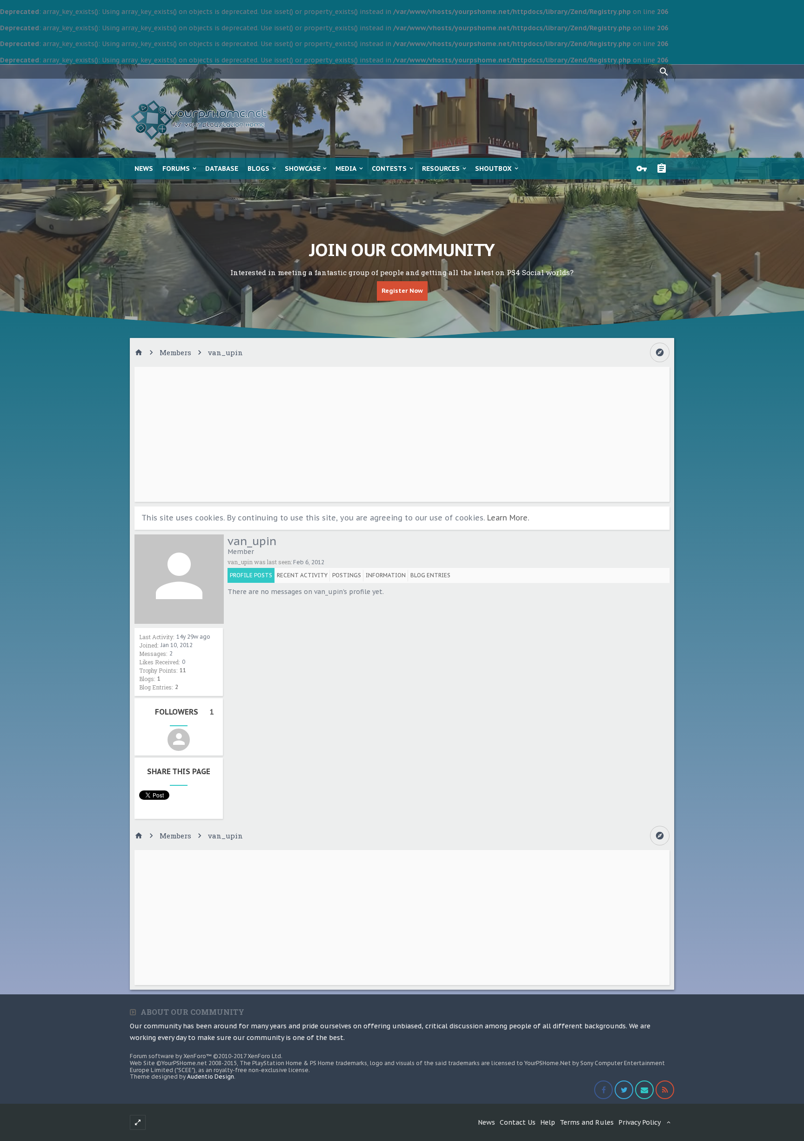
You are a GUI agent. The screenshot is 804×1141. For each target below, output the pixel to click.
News (143, 168)
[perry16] (179, 740)
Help (547, 1122)
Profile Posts (251, 575)
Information (386, 575)
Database (221, 168)
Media (345, 168)
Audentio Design (210, 1076)
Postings (346, 575)
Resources (441, 168)
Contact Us (518, 1122)
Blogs (258, 168)
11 (183, 670)
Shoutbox (493, 168)
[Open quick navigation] (660, 352)
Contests (389, 168)
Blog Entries (430, 575)
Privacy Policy (639, 1122)
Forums (176, 168)
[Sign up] (664, 168)
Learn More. (508, 517)
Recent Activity (302, 575)
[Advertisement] (402, 434)
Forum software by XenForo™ (206, 1056)
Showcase (303, 168)
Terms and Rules (587, 1122)
